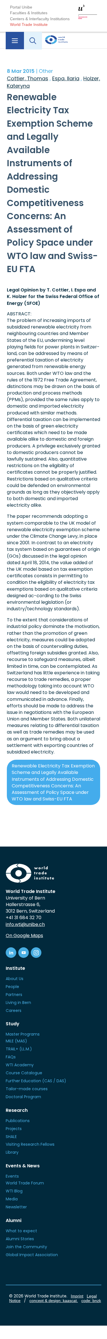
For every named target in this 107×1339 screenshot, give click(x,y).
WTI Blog (14, 1191)
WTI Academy (20, 1065)
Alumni (13, 1220)
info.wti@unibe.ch (25, 924)
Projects (14, 1128)
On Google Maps (24, 935)
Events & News (23, 1166)
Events (12, 1176)
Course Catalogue (24, 1073)
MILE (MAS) (16, 1041)
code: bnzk (91, 1300)
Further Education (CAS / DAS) (36, 1081)
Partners (14, 994)
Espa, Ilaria (65, 78)
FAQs (11, 1057)
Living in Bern (18, 1002)
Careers (13, 1010)
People (12, 986)
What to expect (21, 1231)
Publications (18, 1121)
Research (17, 1110)
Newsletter (16, 1207)
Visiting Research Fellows (30, 1144)
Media (12, 1199)
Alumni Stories (20, 1239)
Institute (15, 968)
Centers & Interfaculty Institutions (40, 19)
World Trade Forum (25, 1183)
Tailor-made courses (27, 1089)
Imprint (77, 1296)
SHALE (11, 1136)
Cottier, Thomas (27, 78)
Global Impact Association (32, 1255)
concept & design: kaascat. (53, 1300)
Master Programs (23, 1034)
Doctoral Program (23, 1097)
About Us (14, 978)
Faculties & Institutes (28, 13)
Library (12, 1152)
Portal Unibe (21, 7)
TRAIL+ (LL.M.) (19, 1049)
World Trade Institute (29, 24)
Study (12, 1023)
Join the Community (26, 1247)
